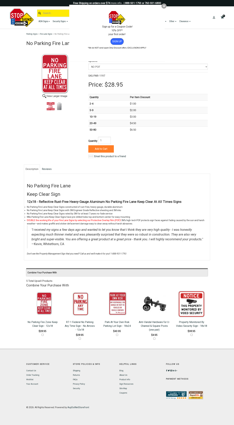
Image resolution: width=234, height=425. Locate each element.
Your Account (32, 384)
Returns (76, 375)
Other (172, 21)
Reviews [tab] (47, 169)
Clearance (184, 21)
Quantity (92, 140)
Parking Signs (32, 34)
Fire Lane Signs (46, 34)
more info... (117, 3)
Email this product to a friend (110, 156)
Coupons (123, 393)
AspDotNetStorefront (78, 407)
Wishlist (29, 379)
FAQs (75, 379)
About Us (123, 375)
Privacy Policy (79, 384)
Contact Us (31, 371)
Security (76, 388)
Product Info (124, 379)
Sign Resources (126, 384)
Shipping (76, 371)
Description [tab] (31, 169)
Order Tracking (32, 375)
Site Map (123, 388)
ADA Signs (43, 21)
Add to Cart (101, 148)
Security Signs (59, 21)
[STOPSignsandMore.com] (23, 17)
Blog (121, 371)
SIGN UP (117, 41)
